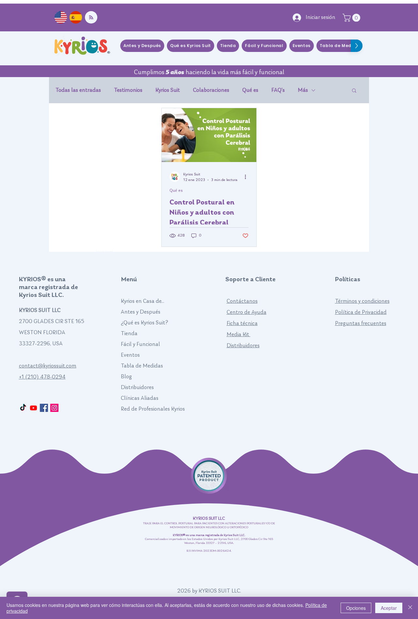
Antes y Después (140, 312)
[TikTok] (23, 408)
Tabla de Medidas (142, 366)
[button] (354, 91)
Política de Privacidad (361, 312)
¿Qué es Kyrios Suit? (144, 323)
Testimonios (128, 90)
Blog (126, 377)
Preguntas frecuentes (360, 323)
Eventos (130, 355)
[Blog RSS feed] (91, 17)
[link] (352, 18)
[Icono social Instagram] (54, 408)
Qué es (250, 90)
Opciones (356, 608)
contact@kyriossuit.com (47, 366)
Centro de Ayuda (246, 312)
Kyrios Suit (167, 90)
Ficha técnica (242, 323)
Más (303, 90)
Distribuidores (137, 387)
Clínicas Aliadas (139, 398)
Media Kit (238, 334)
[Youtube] (33, 408)
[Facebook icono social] (44, 408)
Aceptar (389, 608)
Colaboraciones (211, 90)
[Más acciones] (247, 177)
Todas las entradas (78, 90)
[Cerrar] (410, 608)
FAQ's (278, 90)
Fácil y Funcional (140, 344)
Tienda (129, 333)
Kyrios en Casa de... (142, 301)
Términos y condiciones (362, 301)
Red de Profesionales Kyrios (153, 409)
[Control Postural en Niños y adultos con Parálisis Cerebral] (209, 135)
